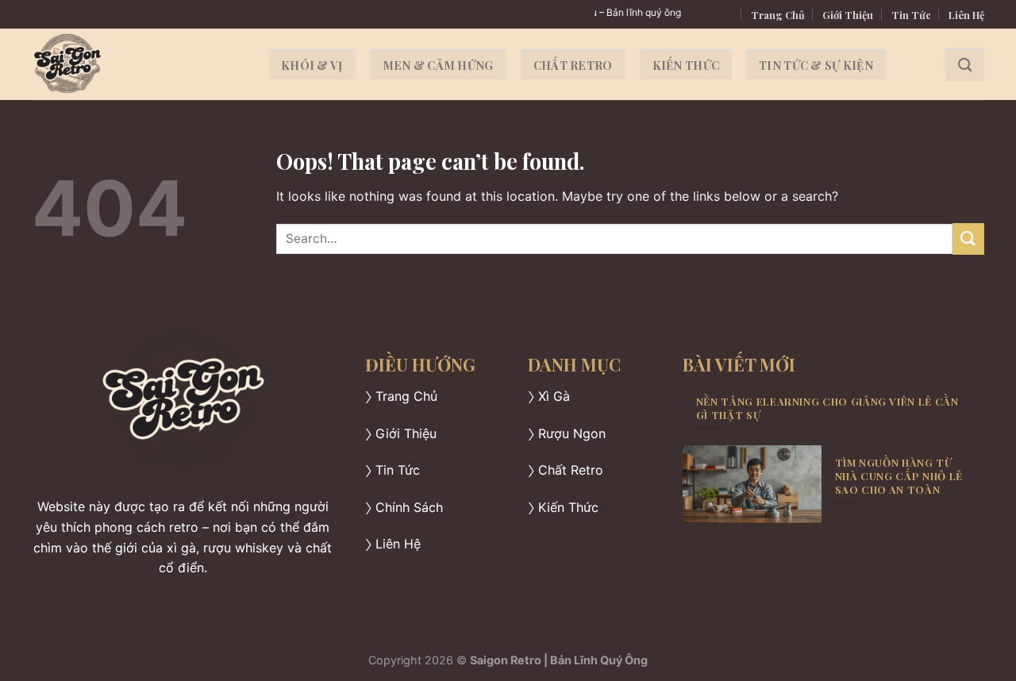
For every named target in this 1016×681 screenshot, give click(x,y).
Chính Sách (409, 507)
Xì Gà (554, 396)
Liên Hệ (966, 14)
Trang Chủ (778, 14)
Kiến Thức (686, 65)
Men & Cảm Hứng (438, 65)
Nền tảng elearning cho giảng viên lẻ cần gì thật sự (827, 408)
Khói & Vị (312, 65)
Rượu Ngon (572, 433)
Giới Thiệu (847, 14)
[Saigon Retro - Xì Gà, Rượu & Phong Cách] (138, 64)
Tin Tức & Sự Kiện (816, 65)
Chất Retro (573, 65)
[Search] (964, 65)
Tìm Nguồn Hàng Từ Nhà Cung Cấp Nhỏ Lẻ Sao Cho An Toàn (899, 475)
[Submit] (968, 238)
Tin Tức (911, 14)
